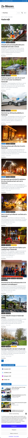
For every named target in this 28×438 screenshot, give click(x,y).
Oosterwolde (4, 280)
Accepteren (14, 426)
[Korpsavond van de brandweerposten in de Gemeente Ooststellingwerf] (14, 268)
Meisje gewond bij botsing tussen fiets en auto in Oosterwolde (19, 395)
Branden (3, 42)
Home (2, 16)
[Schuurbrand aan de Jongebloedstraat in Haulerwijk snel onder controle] (14, 32)
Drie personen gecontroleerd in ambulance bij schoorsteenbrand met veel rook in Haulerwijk (13, 181)
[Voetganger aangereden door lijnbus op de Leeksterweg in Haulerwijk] (14, 235)
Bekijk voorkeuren (14, 433)
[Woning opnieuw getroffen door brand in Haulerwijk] (14, 134)
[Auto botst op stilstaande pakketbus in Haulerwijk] (14, 101)
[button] (26, 413)
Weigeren (14, 429)
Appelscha (4, 278)
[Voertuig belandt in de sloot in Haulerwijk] (14, 337)
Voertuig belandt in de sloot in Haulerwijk (13, 349)
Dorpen (5, 16)
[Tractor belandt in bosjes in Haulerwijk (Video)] (14, 303)
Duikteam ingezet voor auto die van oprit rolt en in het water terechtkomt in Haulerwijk (13, 79)
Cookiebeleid (11, 436)
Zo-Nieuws (7, 6)
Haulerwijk (13, 42)
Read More (3, 55)
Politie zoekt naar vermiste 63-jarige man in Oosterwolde (18, 388)
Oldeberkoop (19, 278)
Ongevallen (13, 75)
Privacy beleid (16, 436)
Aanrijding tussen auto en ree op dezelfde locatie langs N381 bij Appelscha (18, 411)
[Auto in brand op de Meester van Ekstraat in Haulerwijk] (14, 202)
